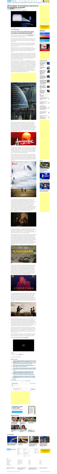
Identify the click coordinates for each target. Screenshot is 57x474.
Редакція (18, 451)
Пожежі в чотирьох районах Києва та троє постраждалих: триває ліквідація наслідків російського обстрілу (44, 117)
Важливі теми (9, 2)
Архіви (18, 450)
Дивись (41, 160)
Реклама (18, 452)
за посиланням (25, 337)
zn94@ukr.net (24, 454)
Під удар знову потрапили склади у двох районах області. (24, 377)
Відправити (32, 389)
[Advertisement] (23, 77)
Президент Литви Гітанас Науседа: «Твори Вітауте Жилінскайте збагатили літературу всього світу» (43, 77)
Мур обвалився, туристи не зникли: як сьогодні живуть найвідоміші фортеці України (44, 98)
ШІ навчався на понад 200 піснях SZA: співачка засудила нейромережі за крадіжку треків (43, 91)
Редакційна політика (19, 453)
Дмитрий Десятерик (16, 29)
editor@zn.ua (24, 456)
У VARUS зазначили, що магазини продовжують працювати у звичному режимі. (24, 369)
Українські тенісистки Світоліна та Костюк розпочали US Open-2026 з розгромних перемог (44, 190)
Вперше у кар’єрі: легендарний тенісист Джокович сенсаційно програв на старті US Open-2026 (44, 181)
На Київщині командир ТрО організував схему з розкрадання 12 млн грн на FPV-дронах (43, 102)
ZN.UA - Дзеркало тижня (45, 49)
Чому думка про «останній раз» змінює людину (43, 68)
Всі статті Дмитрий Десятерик (16, 356)
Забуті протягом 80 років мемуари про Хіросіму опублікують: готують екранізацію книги (43, 87)
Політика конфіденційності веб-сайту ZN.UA (45, 471)
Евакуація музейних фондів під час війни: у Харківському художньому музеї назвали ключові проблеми (43, 72)
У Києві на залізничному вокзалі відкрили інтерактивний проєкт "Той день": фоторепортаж (43, 64)
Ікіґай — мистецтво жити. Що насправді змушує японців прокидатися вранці (43, 112)
